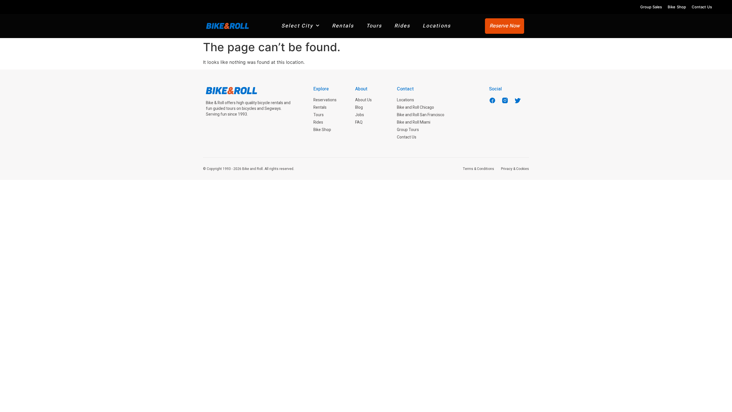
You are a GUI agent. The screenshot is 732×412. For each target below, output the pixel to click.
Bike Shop (677, 7)
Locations (437, 26)
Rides (402, 26)
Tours (374, 26)
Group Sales (651, 7)
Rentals (343, 26)
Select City (297, 26)
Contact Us (702, 7)
